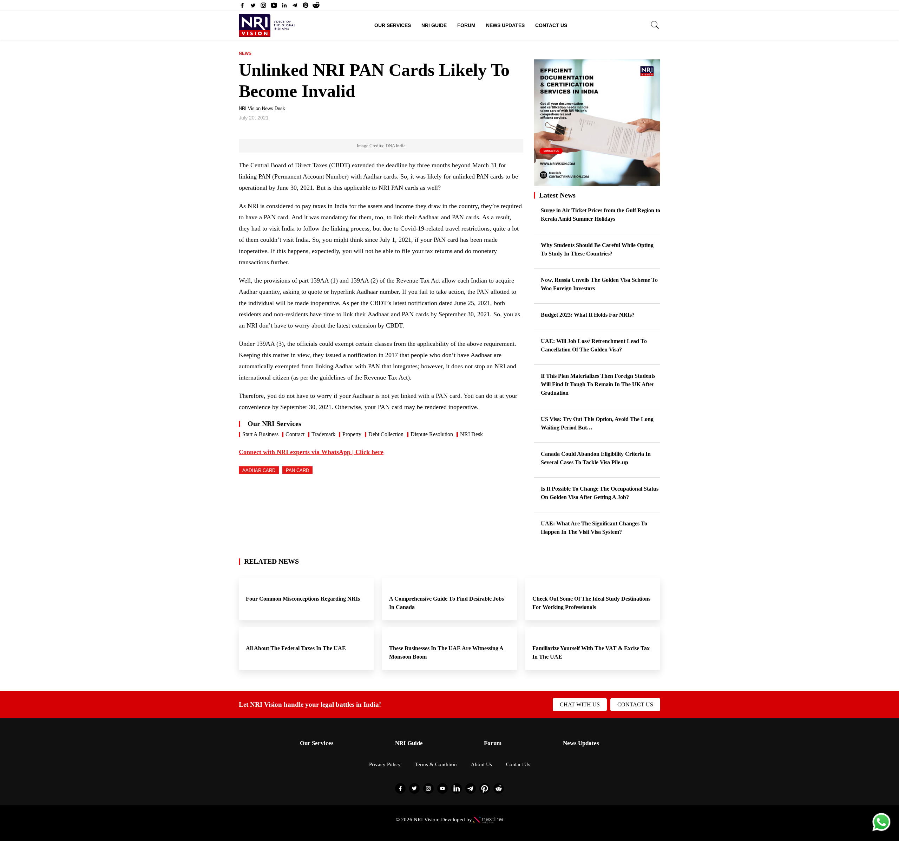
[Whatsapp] (881, 831)
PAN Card (297, 470)
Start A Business (260, 434)
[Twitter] (252, 7)
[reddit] (316, 7)
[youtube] (273, 7)
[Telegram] (294, 7)
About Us (481, 764)
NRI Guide (434, 25)
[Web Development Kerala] (488, 819)
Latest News (557, 195)
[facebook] (242, 7)
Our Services (392, 25)
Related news (271, 561)
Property (351, 434)
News (245, 53)
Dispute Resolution (432, 434)
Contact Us (551, 25)
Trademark (323, 434)
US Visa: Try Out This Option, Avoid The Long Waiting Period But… (597, 423)
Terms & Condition (436, 764)
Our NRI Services (274, 423)
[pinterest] (305, 7)
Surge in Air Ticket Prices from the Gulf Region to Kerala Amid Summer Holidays (600, 214)
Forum (466, 25)
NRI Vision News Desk (262, 108)
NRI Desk (471, 434)
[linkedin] (284, 7)
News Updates (505, 25)
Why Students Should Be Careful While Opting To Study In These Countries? (597, 249)
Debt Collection (385, 434)
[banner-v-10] (597, 183)
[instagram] (263, 7)
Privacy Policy (385, 764)
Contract (295, 434)
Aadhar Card (258, 470)
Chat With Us (580, 704)
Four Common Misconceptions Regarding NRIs (303, 599)
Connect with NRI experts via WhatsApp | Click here (311, 451)
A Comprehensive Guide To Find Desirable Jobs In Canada (446, 603)
